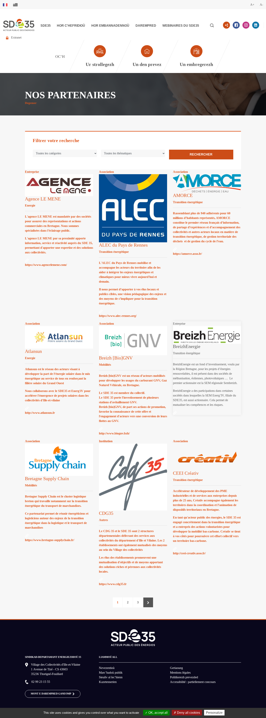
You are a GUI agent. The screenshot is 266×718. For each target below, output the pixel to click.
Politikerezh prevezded (184, 677)
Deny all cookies (188, 712)
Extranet (16, 37)
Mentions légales (180, 672)
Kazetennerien (108, 682)
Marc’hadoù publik (110, 672)
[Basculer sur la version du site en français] (5, 4)
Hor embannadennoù (110, 25)
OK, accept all (158, 712)
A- (261, 4)
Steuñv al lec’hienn (110, 677)
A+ (252, 4)
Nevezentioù (107, 668)
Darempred (146, 25)
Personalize (214, 712)
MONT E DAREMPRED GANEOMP (51, 693)
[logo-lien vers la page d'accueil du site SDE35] (18, 24)
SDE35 (46, 25)
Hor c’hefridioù (71, 25)
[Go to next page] (148, 602)
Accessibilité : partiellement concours (193, 682)
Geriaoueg (176, 668)
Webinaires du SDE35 (180, 25)
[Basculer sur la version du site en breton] (15, 4)
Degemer (31, 103)
